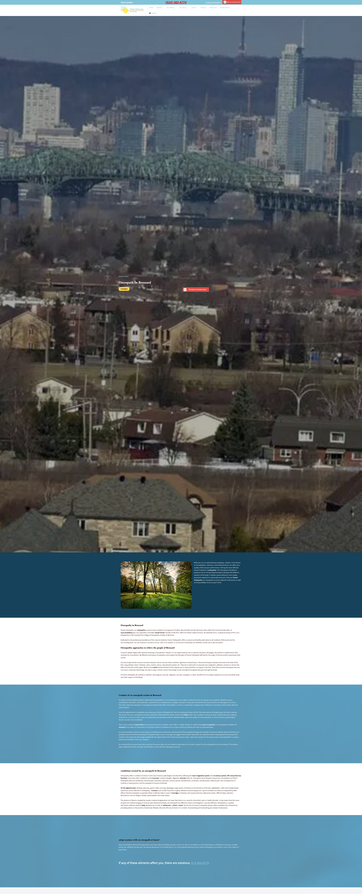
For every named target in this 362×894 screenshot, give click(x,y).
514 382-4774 (200, 863)
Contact (124, 289)
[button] (127, 2)
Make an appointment (233, 2)
